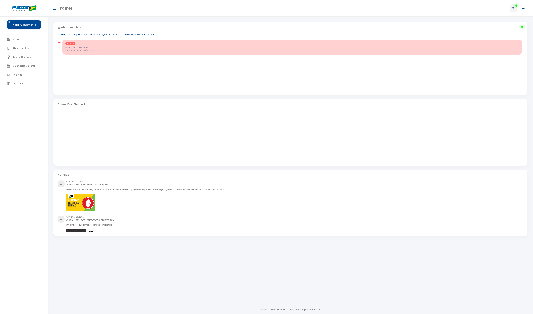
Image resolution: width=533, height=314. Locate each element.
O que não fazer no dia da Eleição (87, 184)
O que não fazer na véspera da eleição (90, 219)
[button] (525, 8)
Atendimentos (71, 27)
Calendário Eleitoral (71, 104)
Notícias (63, 175)
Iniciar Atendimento (24, 24)
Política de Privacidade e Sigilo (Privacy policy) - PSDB (290, 309)
